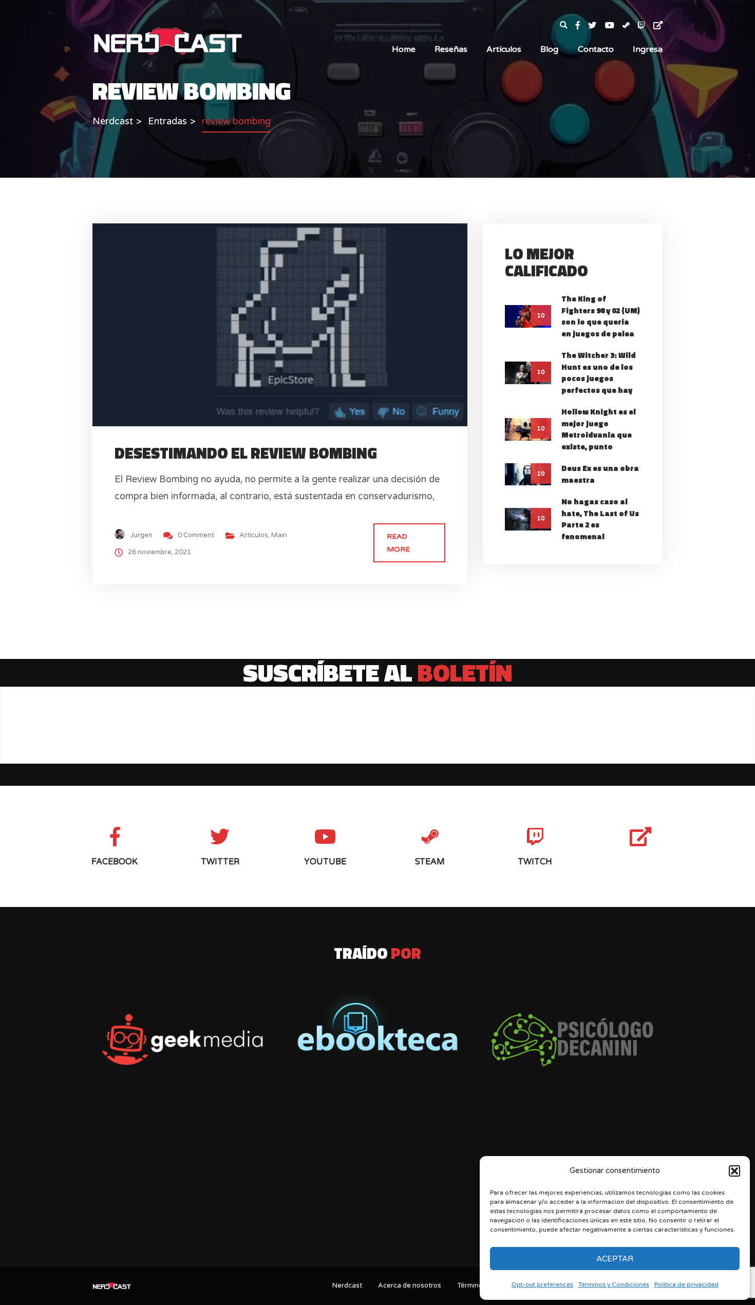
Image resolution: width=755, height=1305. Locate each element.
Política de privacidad (686, 1284)
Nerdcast (347, 1285)
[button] (734, 1171)
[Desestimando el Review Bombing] (289, 324)
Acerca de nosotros (409, 1285)
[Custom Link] (658, 25)
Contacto (596, 49)
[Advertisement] (377, 1179)
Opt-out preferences (542, 1284)
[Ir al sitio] (377, 1021)
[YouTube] (613, 25)
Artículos (503, 49)
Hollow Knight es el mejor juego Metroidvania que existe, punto (598, 429)
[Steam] (630, 25)
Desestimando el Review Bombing (246, 453)
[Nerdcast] (167, 40)
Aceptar (614, 1258)
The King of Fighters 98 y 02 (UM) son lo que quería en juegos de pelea (600, 316)
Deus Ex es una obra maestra (600, 474)
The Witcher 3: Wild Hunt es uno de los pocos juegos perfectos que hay (598, 372)
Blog (549, 49)
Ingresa (648, 49)
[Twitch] (645, 25)
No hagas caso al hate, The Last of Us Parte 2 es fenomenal (600, 519)
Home (404, 49)
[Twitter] (596, 25)
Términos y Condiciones (613, 1284)
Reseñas (451, 49)
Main (279, 535)
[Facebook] (582, 25)
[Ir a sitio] (182, 1039)
